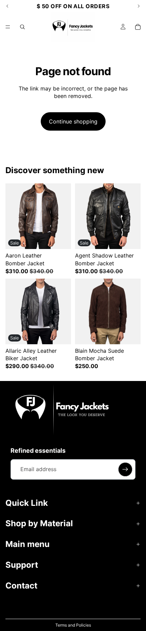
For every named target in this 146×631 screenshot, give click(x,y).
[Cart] (137, 26)
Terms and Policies (73, 625)
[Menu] (8, 27)
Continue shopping (73, 121)
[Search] (22, 26)
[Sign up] (125, 469)
